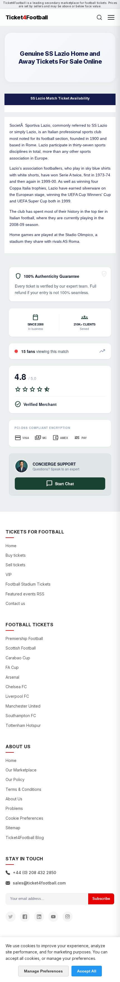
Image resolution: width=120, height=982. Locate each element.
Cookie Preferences (24, 818)
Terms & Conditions (23, 789)
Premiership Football (24, 638)
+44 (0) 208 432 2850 (34, 872)
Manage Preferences (43, 971)
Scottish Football (21, 648)
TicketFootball (27, 17)
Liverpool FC (17, 696)
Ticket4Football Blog (25, 837)
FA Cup (12, 667)
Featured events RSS (25, 593)
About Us (14, 798)
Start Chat (60, 483)
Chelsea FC (16, 686)
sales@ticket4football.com (39, 883)
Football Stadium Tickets (28, 584)
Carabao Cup (18, 657)
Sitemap (13, 827)
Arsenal (12, 677)
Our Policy (15, 779)
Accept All (86, 971)
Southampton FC (21, 715)
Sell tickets (15, 564)
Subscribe (101, 898)
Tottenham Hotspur (23, 725)
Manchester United (23, 706)
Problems (14, 808)
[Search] (99, 17)
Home (11, 545)
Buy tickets (16, 555)
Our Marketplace (21, 770)
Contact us (15, 603)
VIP (9, 574)
